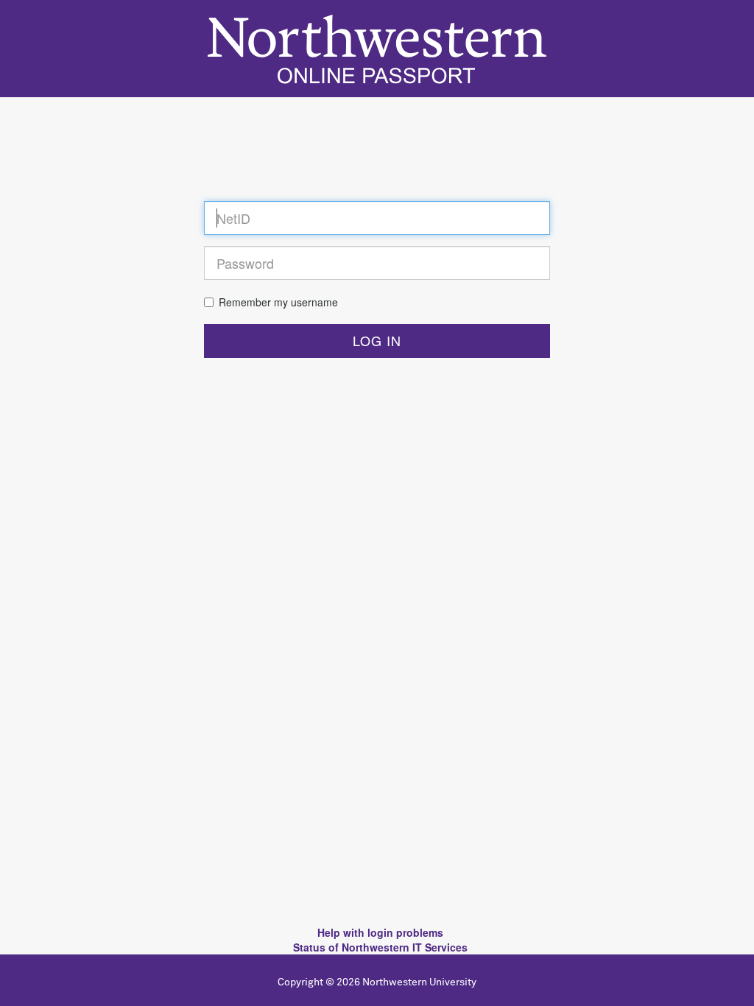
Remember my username (278, 302)
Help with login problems (380, 932)
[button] (377, 341)
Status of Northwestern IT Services (380, 947)
